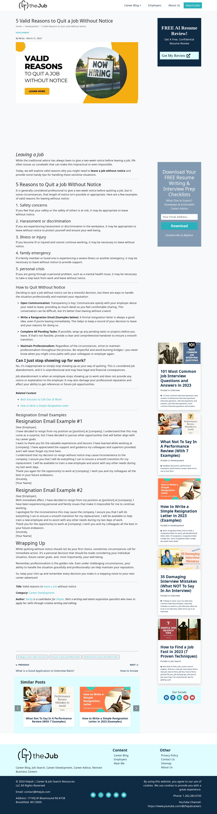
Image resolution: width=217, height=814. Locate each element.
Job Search (175, 661)
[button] (166, 697)
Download (179, 226)
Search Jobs (193, 5)
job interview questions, (178, 403)
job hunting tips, (180, 674)
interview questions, (168, 401)
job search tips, (166, 677)
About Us (174, 5)
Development (31, 26)
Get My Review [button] (173, 55)
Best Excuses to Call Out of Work (41, 399)
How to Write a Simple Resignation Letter (45, 405)
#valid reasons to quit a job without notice (101, 657)
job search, (191, 674)
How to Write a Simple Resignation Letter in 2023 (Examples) (49, 720)
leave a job (50, 586)
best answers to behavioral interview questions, (179, 396)
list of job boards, (180, 677)
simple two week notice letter (178, 539)
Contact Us (168, 759)
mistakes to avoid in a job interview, (175, 606)
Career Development (41, 593)
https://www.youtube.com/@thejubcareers (174, 806)
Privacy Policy (169, 755)
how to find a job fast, (177, 672)
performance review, (178, 468)
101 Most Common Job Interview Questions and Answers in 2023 (178, 378)
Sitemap (166, 763)
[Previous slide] (18, 708)
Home (19, 26)
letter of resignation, (174, 536)
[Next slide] (136, 708)
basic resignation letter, (172, 530)
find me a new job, (175, 669)
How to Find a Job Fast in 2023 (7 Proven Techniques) (178, 651)
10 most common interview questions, (178, 395)
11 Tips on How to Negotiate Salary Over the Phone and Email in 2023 (105, 721)
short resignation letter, (180, 538)
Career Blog (121, 755)
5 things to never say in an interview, (178, 601)
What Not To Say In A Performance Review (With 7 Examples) (178, 448)
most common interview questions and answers (177, 404)
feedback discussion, (171, 465)
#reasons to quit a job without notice (65, 657)
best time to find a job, (172, 666)
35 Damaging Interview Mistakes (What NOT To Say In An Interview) (178, 583)
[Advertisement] (77, 127)
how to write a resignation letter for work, (177, 532)
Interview (175, 390)
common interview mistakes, (172, 603)
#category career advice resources (32, 657)
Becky (29, 599)
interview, (188, 603)
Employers (154, 5)
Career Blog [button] (131, 5)
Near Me (119, 763)
